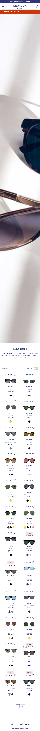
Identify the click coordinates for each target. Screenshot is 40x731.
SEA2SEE (29, 657)
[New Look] (20, 6)
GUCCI (10, 387)
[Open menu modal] (3, 6)
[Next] (37, 1)
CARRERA (10, 466)
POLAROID (29, 546)
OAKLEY (11, 439)
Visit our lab (27, 1)
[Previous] (3, 1)
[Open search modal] (33, 6)
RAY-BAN (29, 387)
